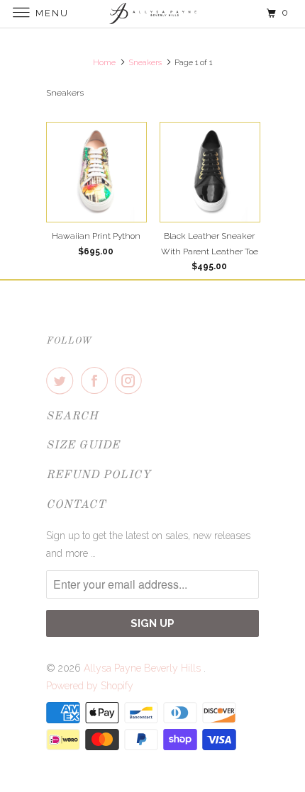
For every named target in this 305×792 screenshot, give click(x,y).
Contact (76, 505)
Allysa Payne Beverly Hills (144, 668)
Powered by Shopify (89, 685)
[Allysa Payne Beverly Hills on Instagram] (131, 380)
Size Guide (83, 445)
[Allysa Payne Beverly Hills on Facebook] (97, 380)
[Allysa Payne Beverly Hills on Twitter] (62, 380)
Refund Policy (98, 475)
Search (72, 416)
